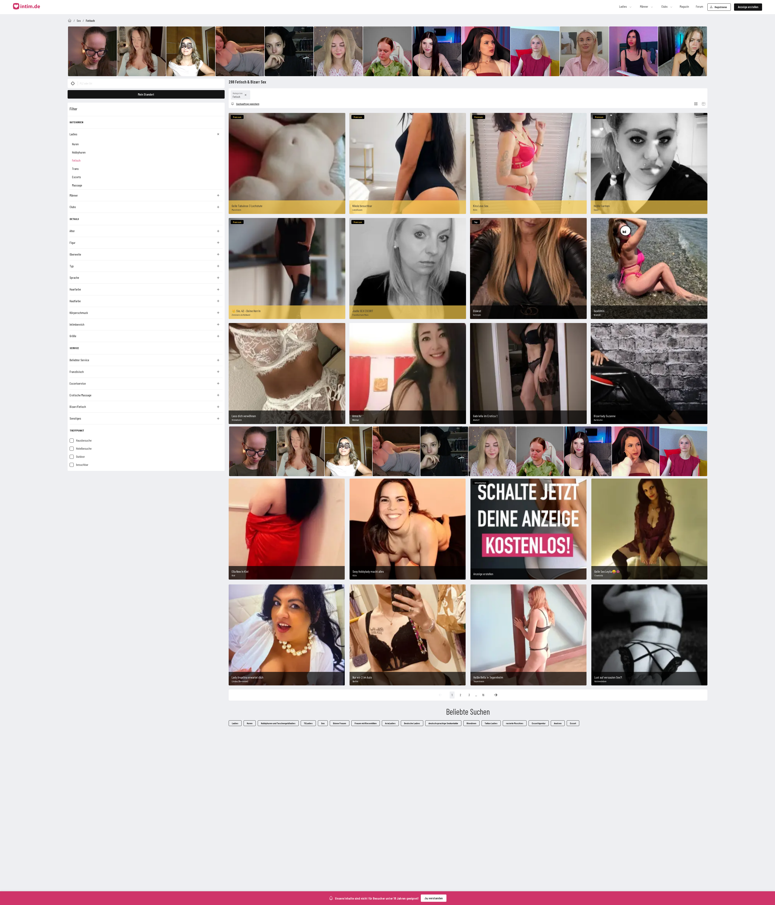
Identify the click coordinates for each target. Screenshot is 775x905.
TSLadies (308, 723)
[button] (73, 83)
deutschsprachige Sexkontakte (443, 723)
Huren (249, 723)
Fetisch (90, 20)
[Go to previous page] (440, 695)
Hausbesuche (84, 440)
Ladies (235, 723)
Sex (79, 20)
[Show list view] (703, 104)
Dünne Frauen (339, 723)
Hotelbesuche (84, 448)
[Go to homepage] (70, 20)
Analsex (557, 723)
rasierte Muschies (514, 723)
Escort (573, 723)
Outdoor (80, 456)
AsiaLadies (390, 723)
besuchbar (82, 464)
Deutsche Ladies (412, 723)
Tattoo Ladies (491, 723)
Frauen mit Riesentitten (366, 723)
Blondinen (471, 723)
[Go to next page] (496, 695)
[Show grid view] (696, 104)
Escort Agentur (539, 723)
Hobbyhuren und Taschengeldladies (278, 723)
